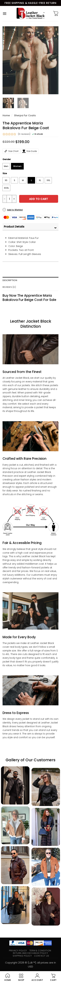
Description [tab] (10, 280)
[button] (5, 13)
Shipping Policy (22, 955)
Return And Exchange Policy (30, 953)
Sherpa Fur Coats (25, 115)
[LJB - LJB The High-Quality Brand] (30, 13)
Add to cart (38, 199)
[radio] (6, 166)
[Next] (53, 60)
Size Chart (13, 151)
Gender (7, 159)
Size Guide (31, 151)
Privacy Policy (18, 950)
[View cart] (55, 13)
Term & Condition (40, 950)
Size (5, 173)
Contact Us (41, 955)
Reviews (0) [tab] (9, 287)
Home (6, 115)
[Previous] (8, 60)
